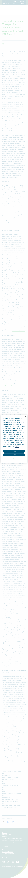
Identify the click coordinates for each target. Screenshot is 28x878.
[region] (14, 439)
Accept (14, 451)
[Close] (25, 417)
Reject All (14, 455)
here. (17, 446)
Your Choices (14, 459)
